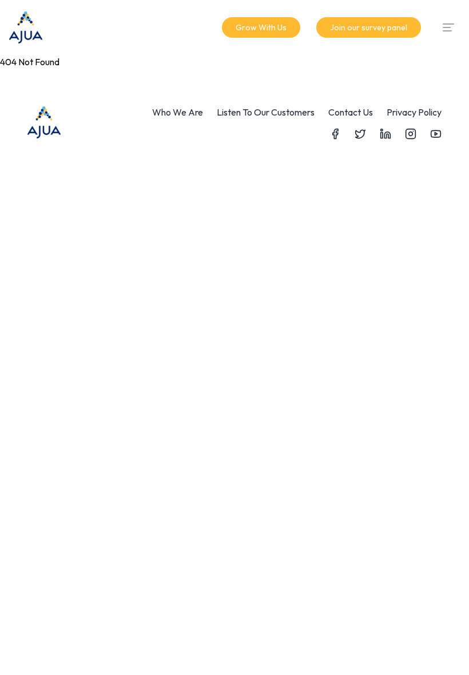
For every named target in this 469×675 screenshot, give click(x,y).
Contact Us (350, 112)
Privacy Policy (414, 112)
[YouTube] (436, 134)
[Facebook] (335, 134)
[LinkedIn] (385, 134)
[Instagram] (410, 134)
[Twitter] (360, 134)
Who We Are (177, 112)
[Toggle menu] (448, 27)
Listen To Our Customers (266, 112)
